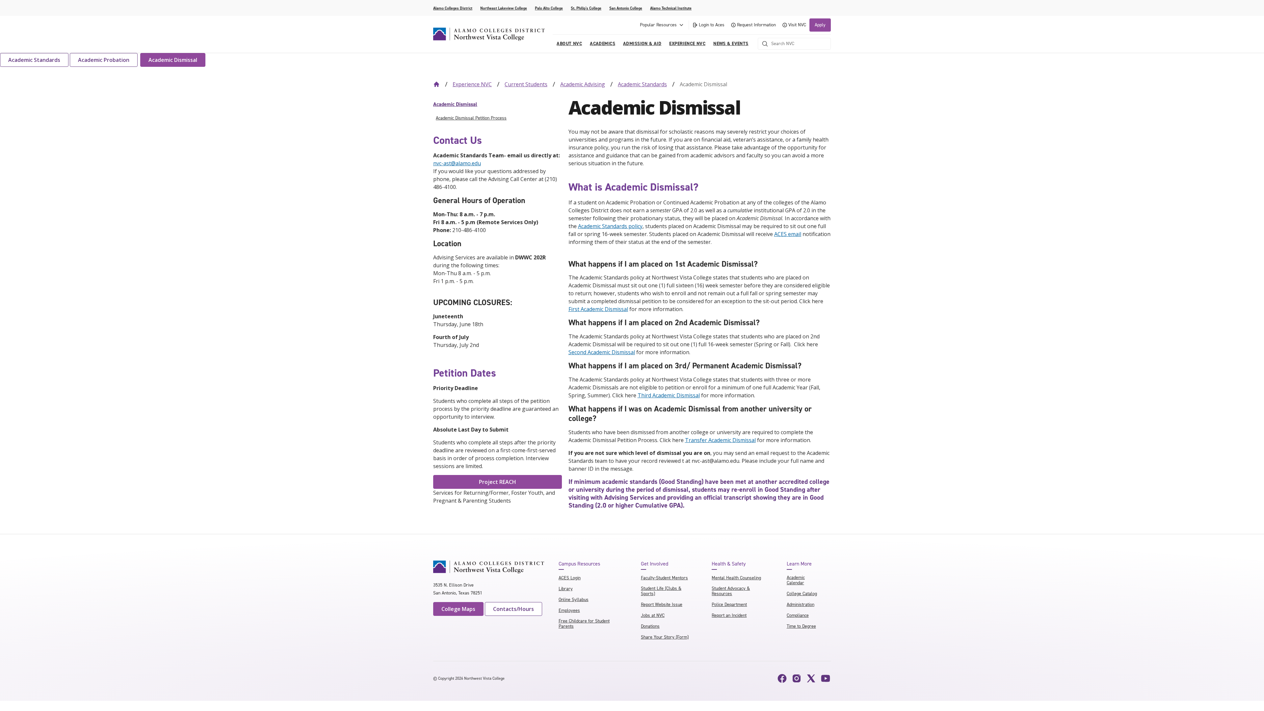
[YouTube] (825, 678)
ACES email (787, 234)
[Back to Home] (436, 84)
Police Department (729, 604)
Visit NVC (797, 25)
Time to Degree (801, 626)
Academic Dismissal (172, 60)
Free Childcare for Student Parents (584, 623)
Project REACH (497, 482)
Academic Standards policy (610, 226)
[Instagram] (796, 678)
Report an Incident (729, 615)
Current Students (526, 84)
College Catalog (802, 594)
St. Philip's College (586, 8)
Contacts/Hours (513, 609)
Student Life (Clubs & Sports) (661, 591)
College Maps (458, 609)
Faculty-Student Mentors (664, 578)
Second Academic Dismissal (601, 352)
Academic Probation (103, 60)
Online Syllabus (574, 599)
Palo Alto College (549, 8)
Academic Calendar (796, 580)
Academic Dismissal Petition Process (471, 118)
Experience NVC (472, 84)
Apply (820, 25)
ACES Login (570, 578)
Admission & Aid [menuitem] (642, 43)
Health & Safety (729, 564)
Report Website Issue (661, 604)
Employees (569, 610)
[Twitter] (811, 678)
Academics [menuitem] (602, 43)
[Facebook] (782, 678)
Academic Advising (582, 84)
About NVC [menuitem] (569, 43)
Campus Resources (579, 564)
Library (566, 589)
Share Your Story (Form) (665, 637)
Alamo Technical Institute (671, 8)
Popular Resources (658, 25)
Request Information (756, 25)
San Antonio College (625, 8)
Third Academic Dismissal (669, 395)
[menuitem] (497, 104)
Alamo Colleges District (452, 8)
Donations (650, 626)
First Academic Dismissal (598, 309)
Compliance (798, 615)
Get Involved (654, 564)
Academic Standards (34, 60)
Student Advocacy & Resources (731, 591)
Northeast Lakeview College (503, 8)
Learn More (799, 564)
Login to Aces (711, 25)
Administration (800, 604)
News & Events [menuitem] (730, 43)
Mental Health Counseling (736, 578)
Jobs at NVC (653, 615)
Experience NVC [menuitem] (687, 43)
